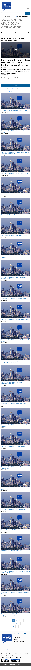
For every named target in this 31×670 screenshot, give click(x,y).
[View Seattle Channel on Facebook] (2, 661)
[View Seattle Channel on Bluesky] (12, 661)
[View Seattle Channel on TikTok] (9, 661)
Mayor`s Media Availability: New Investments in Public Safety (14, 488)
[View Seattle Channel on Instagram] (7, 661)
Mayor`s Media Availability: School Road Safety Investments (13, 404)
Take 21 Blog (4, 649)
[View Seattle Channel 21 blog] (16, 661)
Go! (28, 13)
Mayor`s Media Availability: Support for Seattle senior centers (15, 340)
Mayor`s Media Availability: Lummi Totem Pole (13, 194)
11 (13, 626)
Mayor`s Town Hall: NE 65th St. (9, 530)
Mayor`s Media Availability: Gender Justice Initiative (15, 319)
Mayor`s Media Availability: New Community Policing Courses (15, 593)
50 (19, 88)
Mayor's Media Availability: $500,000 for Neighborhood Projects (11, 383)
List (6, 91)
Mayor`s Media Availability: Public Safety (12, 550)
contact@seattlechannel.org (12, 659)
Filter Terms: (5, 80)
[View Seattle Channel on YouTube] (14, 661)
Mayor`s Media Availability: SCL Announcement (14, 509)
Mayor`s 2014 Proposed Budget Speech (12, 214)
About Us (3, 647)
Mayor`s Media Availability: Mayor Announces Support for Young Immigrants (13, 614)
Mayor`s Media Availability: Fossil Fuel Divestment (14, 173)
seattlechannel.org (22, 16)
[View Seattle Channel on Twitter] (5, 661)
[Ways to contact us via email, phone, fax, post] (19, 661)
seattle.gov (7, 16)
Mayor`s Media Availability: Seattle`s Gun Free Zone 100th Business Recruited (15, 152)
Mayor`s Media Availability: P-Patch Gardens (13, 446)
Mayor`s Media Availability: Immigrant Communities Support (15, 425)
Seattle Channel (21, 633)
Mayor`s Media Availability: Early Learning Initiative (14, 235)
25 (14, 88)
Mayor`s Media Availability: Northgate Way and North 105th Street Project (15, 572)
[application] (15, 50)
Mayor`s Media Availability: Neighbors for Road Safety (13, 131)
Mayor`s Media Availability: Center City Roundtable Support (15, 256)
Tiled (13, 91)
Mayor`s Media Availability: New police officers (13, 298)
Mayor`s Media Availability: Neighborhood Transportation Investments (12, 361)
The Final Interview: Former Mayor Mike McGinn (14, 110)
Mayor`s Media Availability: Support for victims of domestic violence (14, 278)
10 (9, 88)
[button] (15, 50)
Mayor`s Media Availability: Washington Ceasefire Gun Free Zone (14, 467)
